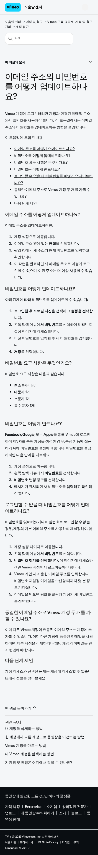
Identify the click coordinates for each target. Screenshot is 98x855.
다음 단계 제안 (25, 203)
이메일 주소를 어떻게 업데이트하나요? (44, 149)
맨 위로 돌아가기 (18, 708)
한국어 (22, 848)
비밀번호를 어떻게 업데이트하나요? (42, 156)
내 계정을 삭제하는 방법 (24, 729)
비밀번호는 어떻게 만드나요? (37, 169)
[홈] (13, 7)
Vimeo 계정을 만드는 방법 (25, 745)
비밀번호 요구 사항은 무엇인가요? (41, 162)
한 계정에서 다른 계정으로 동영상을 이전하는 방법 (45, 737)
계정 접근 (22, 26)
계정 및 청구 (34, 21)
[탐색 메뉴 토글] (85, 7)
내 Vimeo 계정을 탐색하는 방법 (29, 754)
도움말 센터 (33, 7)
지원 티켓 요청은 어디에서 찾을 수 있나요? (38, 762)
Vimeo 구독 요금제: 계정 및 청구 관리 (49, 24)
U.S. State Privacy (47, 842)
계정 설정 (21, 237)
